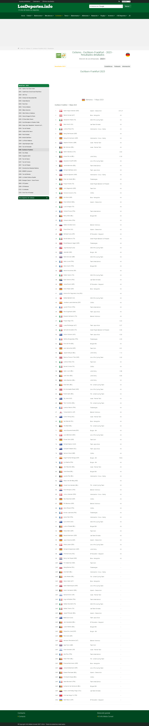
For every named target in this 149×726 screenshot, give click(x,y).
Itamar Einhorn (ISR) (69, 594)
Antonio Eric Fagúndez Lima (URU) (73, 293)
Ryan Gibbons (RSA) (69, 279)
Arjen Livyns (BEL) (68, 371)
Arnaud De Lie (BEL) (69, 156)
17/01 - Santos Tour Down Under (27, 88)
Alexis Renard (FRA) (69, 508)
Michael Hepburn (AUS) (70, 444)
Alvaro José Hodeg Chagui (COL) (72, 690)
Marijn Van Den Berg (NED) (71, 480)
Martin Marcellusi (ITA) (70, 152)
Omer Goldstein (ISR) (69, 649)
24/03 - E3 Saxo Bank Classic (26, 119)
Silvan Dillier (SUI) (68, 229)
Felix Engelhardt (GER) (70, 311)
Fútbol (29, 16)
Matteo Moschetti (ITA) (70, 604)
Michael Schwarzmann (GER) (71, 549)
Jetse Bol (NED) (68, 252)
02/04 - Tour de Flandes (24, 128)
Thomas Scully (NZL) (69, 553)
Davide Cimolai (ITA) (69, 366)
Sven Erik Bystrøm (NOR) (70, 174)
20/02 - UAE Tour (23, 94)
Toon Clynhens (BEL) (69, 403)
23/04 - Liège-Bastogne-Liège (26, 143)
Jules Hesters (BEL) (69, 576)
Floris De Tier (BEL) (69, 343)
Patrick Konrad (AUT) (69, 115)
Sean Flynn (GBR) (68, 645)
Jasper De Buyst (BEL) (70, 353)
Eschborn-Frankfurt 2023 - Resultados (43, 48)
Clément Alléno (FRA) (69, 220)
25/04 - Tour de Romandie (25, 146)
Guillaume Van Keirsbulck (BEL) (72, 686)
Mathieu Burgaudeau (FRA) (71, 339)
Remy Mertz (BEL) (68, 215)
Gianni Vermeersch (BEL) (70, 590)
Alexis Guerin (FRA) (69, 266)
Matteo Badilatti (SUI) (69, 298)
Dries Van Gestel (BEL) (70, 179)
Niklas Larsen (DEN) (69, 544)
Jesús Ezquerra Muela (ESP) (71, 430)
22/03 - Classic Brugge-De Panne (27, 116)
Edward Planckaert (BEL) (70, 672)
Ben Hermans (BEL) (69, 147)
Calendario (36, 1)
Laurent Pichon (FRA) (69, 307)
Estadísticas (108, 66)
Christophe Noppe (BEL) (70, 677)
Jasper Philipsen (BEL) (70, 613)
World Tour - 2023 (24, 85)
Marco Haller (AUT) (69, 581)
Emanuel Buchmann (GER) (71, 663)
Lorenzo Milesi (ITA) (69, 362)
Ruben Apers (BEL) (69, 394)
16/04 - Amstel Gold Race (25, 137)
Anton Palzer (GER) (69, 289)
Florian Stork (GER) (69, 439)
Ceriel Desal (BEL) (68, 471)
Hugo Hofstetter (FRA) (70, 599)
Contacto (22, 716)
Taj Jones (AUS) (68, 398)
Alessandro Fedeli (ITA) (70, 120)
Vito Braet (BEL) (68, 426)
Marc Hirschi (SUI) (68, 124)
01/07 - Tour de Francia (24, 162)
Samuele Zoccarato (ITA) (70, 330)
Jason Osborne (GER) (69, 540)
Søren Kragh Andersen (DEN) (71, 110)
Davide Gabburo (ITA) (69, 238)
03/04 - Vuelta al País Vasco (25, 131)
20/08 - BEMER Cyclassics (25, 171)
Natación (94, 16)
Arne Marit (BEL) (68, 572)
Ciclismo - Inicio (23, 81)
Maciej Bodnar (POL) (69, 567)
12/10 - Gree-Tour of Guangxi (26, 192)
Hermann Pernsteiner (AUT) (71, 640)
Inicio (23, 16)
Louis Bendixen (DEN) (69, 435)
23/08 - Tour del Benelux (25, 174)
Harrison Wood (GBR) (69, 453)
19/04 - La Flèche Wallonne (25, 140)
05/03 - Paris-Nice (23, 104)
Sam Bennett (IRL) (68, 421)
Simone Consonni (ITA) (70, 193)
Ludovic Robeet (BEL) (69, 526)
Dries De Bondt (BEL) (69, 202)
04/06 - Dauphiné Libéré (24, 155)
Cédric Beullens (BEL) (69, 380)
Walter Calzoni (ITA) (69, 275)
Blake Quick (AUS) (68, 617)
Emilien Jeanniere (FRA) (70, 512)
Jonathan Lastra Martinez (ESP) (72, 302)
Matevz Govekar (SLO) (69, 225)
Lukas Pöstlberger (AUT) (70, 325)
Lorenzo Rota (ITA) (69, 129)
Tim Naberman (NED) (69, 563)
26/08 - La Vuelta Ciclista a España (27, 177)
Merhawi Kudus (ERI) (69, 234)
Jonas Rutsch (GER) (69, 284)
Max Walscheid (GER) (69, 499)
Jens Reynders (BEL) (69, 467)
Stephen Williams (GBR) (70, 142)
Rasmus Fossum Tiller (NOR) (71, 357)
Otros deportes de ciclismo (26, 198)
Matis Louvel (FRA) (69, 261)
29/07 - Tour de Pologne (24, 165)
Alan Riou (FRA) (68, 654)
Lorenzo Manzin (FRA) (70, 407)
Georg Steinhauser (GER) (70, 133)
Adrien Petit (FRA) (68, 517)
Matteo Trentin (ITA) (69, 608)
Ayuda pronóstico (24, 1)
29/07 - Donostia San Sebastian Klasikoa (29, 168)
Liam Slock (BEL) (68, 375)
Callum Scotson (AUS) (70, 334)
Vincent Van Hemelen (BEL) (71, 485)
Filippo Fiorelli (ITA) (69, 184)
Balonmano (75, 16)
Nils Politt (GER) (68, 197)
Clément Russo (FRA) (69, 211)
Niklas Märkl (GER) (68, 531)
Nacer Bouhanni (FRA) (69, 681)
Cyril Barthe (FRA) (68, 462)
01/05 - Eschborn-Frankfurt (26, 149)
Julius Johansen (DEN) (70, 494)
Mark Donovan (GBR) (69, 257)
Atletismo (85, 16)
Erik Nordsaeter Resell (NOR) (71, 389)
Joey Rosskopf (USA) (69, 247)
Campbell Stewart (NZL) (70, 448)
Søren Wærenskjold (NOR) (71, 585)
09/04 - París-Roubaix (24, 134)
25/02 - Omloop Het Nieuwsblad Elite (28, 97)
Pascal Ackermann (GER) (70, 535)
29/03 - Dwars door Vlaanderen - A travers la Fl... (31, 125)
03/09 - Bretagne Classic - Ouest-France (29, 180)
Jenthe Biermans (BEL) (70, 165)
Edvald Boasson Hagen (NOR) (71, 243)
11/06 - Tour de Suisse (24, 159)
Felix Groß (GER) (68, 636)
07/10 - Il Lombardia (23, 189)
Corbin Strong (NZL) (69, 416)
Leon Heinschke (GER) (70, 348)
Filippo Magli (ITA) (68, 321)
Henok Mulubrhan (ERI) (70, 270)
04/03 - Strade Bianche (24, 100)
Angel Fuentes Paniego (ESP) (71, 458)
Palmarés (117, 66)
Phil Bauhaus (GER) (69, 503)
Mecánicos (49, 16)
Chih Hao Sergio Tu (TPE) (70, 695)
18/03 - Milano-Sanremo (24, 110)
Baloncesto (38, 16)
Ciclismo (58, 16)
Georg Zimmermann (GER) (71, 138)
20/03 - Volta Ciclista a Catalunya (27, 113)
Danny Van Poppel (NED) (70, 558)
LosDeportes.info (25, 6)
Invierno (111, 16)
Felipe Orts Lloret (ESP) (70, 631)
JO (129, 16)
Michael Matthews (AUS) (70, 170)
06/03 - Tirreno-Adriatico (25, 107)
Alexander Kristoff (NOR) (70, 161)
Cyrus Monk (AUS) (68, 521)
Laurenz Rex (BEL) (68, 476)
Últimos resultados (48, 1)
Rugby (103, 16)
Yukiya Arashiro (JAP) (69, 412)
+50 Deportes (121, 16)
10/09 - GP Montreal (24, 186)
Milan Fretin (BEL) (68, 658)
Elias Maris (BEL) (68, 384)
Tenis (66, 16)
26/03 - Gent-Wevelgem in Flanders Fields (29, 122)
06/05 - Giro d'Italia (23, 152)
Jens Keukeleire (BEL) (69, 622)
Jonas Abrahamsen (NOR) (71, 668)
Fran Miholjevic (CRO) (69, 489)
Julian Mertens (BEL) (69, 626)
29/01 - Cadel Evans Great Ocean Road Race (30, 91)
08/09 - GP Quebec (23, 183)
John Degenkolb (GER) (70, 188)
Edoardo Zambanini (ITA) (70, 316)
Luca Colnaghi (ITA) (69, 206)
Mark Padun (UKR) (68, 700)
